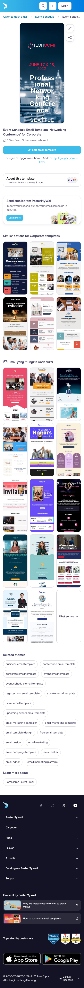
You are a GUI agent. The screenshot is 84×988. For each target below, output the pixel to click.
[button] (70, 28)
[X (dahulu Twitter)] (64, 805)
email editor (13, 762)
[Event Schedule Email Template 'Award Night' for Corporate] (15, 505)
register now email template (23, 693)
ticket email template (18, 703)
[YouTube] (75, 805)
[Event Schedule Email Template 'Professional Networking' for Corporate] (68, 323)
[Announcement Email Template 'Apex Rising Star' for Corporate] (42, 616)
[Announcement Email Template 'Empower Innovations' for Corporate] (42, 561)
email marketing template (60, 722)
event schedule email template (24, 683)
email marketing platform (42, 762)
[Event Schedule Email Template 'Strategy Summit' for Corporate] (42, 268)
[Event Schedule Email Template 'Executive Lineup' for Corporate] (42, 394)
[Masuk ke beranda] (4, 6)
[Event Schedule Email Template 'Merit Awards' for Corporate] (68, 394)
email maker (51, 752)
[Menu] (78, 5)
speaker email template (61, 693)
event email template (56, 674)
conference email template (59, 664)
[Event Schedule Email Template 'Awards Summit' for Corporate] (68, 505)
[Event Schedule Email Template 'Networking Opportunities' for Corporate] (15, 268)
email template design (19, 732)
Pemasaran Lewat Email (20, 782)
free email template (51, 732)
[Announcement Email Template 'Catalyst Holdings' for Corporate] (15, 561)
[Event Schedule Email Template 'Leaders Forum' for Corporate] (42, 505)
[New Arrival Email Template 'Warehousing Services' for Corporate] (68, 561)
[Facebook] (41, 805)
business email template (20, 664)
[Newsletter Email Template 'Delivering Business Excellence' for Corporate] (15, 616)
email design (13, 742)
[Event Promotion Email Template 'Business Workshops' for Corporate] (15, 394)
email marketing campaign (22, 722)
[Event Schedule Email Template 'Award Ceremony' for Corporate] (42, 449)
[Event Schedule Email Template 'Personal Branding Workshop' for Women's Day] (42, 323)
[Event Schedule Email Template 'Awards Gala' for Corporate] (15, 323)
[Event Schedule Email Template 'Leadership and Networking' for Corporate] (68, 268)
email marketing (38, 742)
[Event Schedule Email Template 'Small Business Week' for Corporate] (15, 449)
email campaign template (21, 752)
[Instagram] (52, 805)
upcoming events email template (26, 713)
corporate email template (21, 674)
